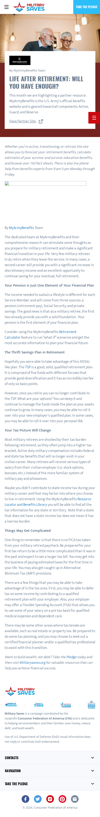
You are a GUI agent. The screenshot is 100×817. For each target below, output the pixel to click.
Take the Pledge (86, 6)
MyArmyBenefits (21, 228)
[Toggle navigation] (6, 6)
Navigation (13, 770)
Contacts (11, 757)
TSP (28, 367)
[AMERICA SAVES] (29, 7)
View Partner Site (23, 121)
